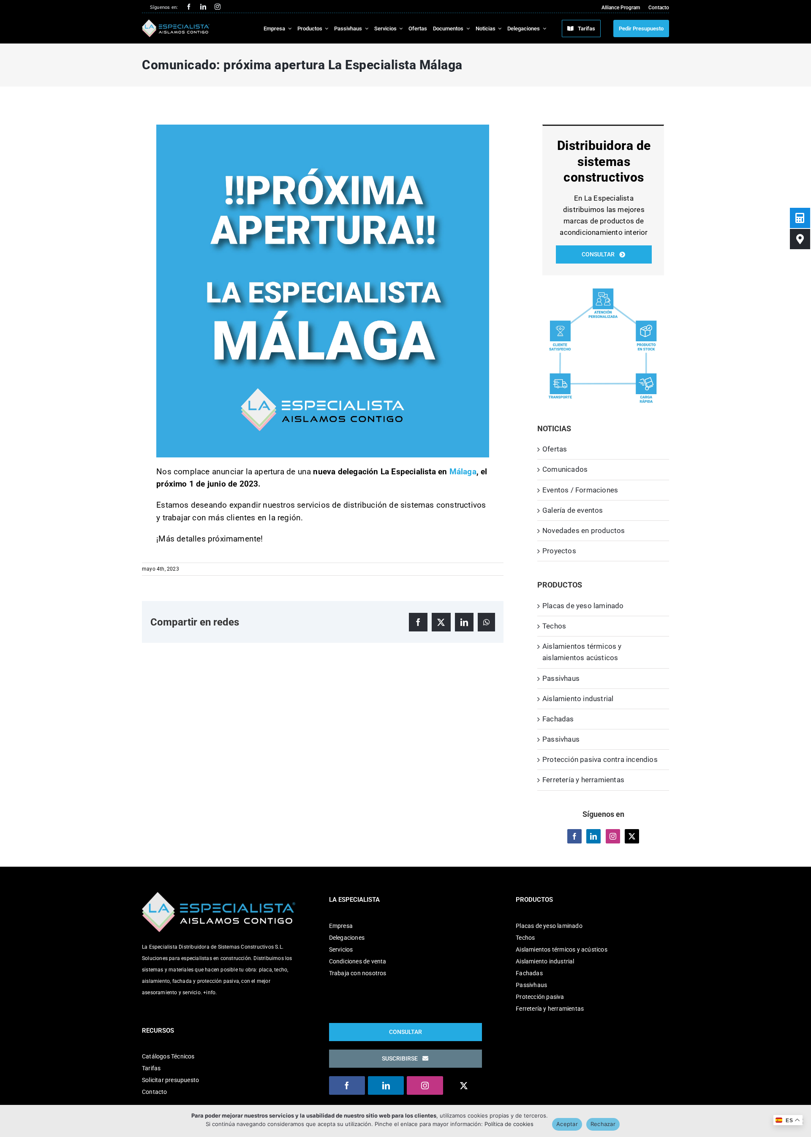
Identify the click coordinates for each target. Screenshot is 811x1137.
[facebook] (189, 7)
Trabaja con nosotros (357, 973)
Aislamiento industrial (577, 698)
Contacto (154, 1091)
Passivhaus (561, 678)
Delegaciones (347, 937)
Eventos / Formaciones (580, 490)
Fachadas (558, 719)
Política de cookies (508, 1124)
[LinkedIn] (593, 836)
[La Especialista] (176, 23)
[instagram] (217, 7)
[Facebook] (574, 836)
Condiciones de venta (357, 961)
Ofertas (554, 449)
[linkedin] (203, 7)
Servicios (341, 949)
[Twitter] (632, 836)
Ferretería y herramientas (583, 779)
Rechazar (603, 1124)
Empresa (341, 925)
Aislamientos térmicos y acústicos (561, 949)
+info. (210, 993)
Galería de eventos (572, 510)
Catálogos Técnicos (168, 1056)
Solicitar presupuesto (170, 1080)
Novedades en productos (583, 530)
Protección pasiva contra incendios (600, 759)
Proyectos (559, 551)
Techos (554, 626)
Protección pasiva (540, 996)
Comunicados (565, 469)
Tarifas (151, 1068)
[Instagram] (613, 836)
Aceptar (567, 1124)
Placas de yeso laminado (583, 605)
